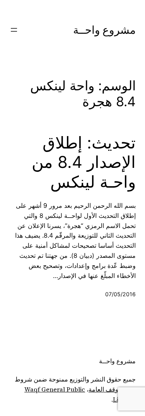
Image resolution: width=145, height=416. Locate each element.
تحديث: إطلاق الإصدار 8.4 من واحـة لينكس (84, 162)
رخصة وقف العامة (112, 389)
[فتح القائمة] (14, 30)
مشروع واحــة (104, 29)
